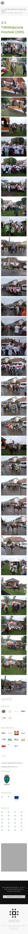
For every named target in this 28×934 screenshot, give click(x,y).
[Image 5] (14, 127)
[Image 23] (14, 485)
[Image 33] (14, 685)
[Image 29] (14, 605)
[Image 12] (14, 266)
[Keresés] (25, 756)
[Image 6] (14, 146)
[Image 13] (14, 286)
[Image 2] (14, 67)
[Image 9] (14, 206)
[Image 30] (14, 625)
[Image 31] (14, 645)
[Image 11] (14, 246)
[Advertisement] (14, 857)
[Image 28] (14, 585)
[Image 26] (14, 545)
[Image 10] (14, 226)
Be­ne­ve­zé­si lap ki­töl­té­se (14, 896)
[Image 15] (14, 326)
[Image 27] (14, 565)
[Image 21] (14, 446)
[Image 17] (14, 366)
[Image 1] (14, 47)
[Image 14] (14, 306)
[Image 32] (14, 665)
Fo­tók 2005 (18, 12)
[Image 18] (14, 386)
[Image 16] (14, 346)
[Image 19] (14, 406)
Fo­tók (11, 12)
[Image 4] (14, 107)
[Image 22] (14, 466)
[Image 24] (14, 505)
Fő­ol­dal (4, 12)
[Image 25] (14, 525)
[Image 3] (14, 87)
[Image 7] (14, 166)
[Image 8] (14, 186)
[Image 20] (14, 426)
